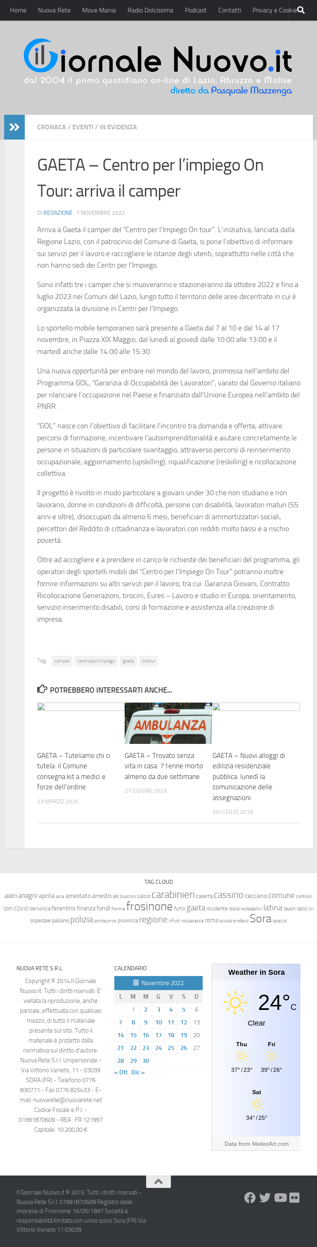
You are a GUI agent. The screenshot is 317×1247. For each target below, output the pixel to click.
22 (133, 1048)
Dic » (138, 1072)
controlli (304, 896)
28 (120, 1060)
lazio (302, 908)
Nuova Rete (54, 10)
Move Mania (99, 10)
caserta (204, 896)
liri (311, 908)
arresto (101, 896)
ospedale (40, 920)
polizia (81, 919)
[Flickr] (294, 1198)
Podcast (196, 10)
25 (171, 1048)
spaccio (280, 921)
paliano (60, 920)
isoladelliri (251, 909)
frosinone (149, 906)
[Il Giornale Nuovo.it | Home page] (158, 67)
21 (120, 1048)
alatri (11, 896)
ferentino (64, 908)
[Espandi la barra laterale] (14, 127)
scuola (226, 921)
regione (153, 919)
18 (171, 1035)
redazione (58, 212)
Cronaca (51, 127)
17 (158, 1035)
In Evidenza (118, 127)
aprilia (47, 896)
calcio (143, 896)
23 (145, 1048)
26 (183, 1048)
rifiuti (174, 921)
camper (62, 661)
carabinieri (173, 894)
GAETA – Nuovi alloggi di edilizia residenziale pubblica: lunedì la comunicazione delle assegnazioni (249, 776)
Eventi (82, 127)
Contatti (229, 10)
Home (18, 10)
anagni (28, 895)
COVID (21, 908)
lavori (290, 908)
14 (120, 1035)
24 (158, 1048)
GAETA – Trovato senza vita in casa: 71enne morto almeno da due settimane (164, 766)
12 (183, 1022)
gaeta (128, 661)
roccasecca (192, 921)
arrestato (78, 896)
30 (145, 1060)
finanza (86, 908)
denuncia (40, 908)
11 (171, 1022)
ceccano (256, 896)
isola (234, 908)
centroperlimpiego (96, 661)
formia (118, 909)
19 (183, 1035)
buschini (128, 896)
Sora (261, 918)
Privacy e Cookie (275, 10)
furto (179, 908)
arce (60, 896)
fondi (103, 908)
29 (133, 1060)
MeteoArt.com (270, 1143)
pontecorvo (105, 921)
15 (133, 1035)
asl (116, 896)
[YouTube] (280, 1198)
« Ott (121, 1072)
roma (211, 920)
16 (145, 1035)
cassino (229, 894)
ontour (148, 661)
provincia (128, 920)
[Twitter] (265, 1198)
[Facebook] (250, 1198)
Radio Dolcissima (150, 10)
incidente (217, 908)
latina (272, 907)
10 (158, 1022)
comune (281, 895)
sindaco (240, 921)
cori (8, 908)
